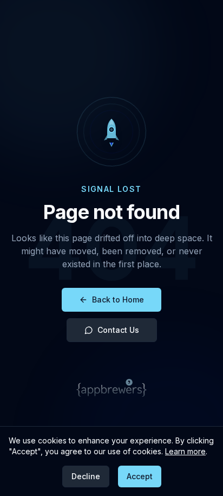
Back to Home (118, 299)
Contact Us (118, 329)
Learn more (185, 451)
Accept (140, 476)
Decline (85, 476)
